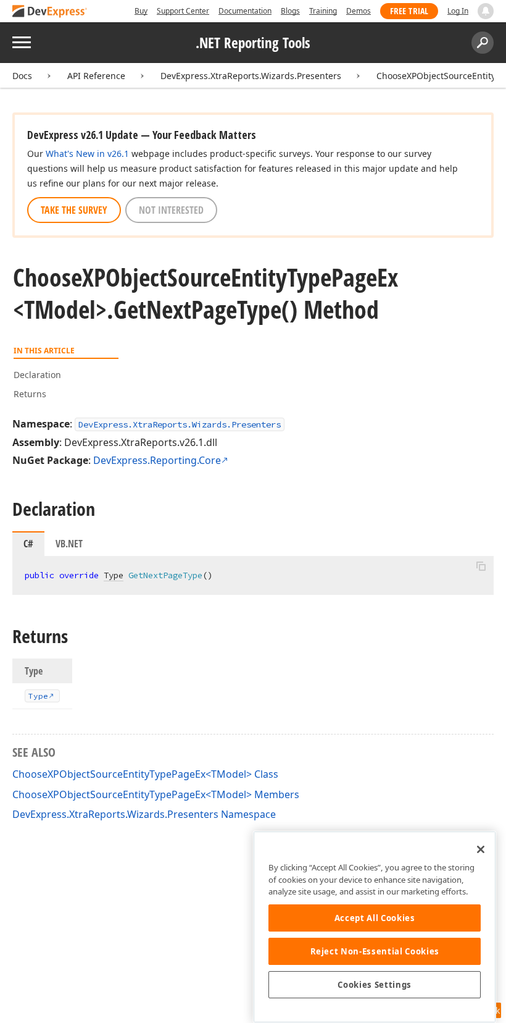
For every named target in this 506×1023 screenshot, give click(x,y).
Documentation (245, 11)
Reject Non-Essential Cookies (374, 951)
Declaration (37, 375)
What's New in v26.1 (87, 153)
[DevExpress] (50, 12)
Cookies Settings (375, 984)
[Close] (480, 849)
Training (323, 11)
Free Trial (409, 11)
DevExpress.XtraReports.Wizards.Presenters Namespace (144, 814)
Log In (457, 11)
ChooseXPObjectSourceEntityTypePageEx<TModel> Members (155, 794)
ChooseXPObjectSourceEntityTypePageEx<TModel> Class (145, 774)
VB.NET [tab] (69, 543)
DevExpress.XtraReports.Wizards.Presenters (250, 76)
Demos (358, 11)
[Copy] (481, 566)
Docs (22, 76)
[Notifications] (486, 11)
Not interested (171, 210)
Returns (30, 394)
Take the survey (74, 210)
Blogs (290, 11)
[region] (374, 927)
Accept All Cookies (374, 918)
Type (113, 575)
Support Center (183, 11)
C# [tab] (28, 543)
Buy (141, 11)
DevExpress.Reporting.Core (157, 460)
